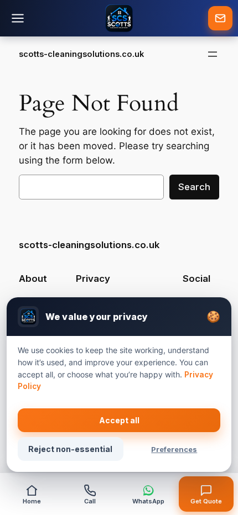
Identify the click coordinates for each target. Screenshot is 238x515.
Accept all (119, 420)
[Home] (119, 18)
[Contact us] (220, 18)
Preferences (174, 449)
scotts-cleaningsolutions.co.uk (81, 54)
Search (194, 186)
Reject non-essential (70, 449)
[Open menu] (212, 54)
